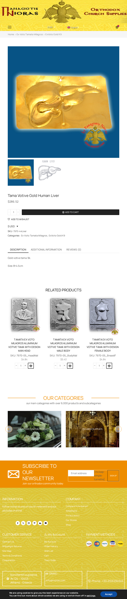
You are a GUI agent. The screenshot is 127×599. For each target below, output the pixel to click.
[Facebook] (18, 523)
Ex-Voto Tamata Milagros (30, 34)
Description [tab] (18, 249)
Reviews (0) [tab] (73, 249)
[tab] (18, 249)
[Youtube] (46, 523)
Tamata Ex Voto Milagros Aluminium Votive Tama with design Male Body (64, 345)
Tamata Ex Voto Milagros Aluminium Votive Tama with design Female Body (103, 345)
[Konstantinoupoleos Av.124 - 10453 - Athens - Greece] (8, 578)
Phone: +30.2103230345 (107, 581)
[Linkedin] (40, 523)
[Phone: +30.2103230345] (89, 581)
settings (91, 595)
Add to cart (72, 212)
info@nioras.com (55, 580)
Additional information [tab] (46, 249)
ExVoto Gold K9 (53, 34)
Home (11, 34)
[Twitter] (23, 523)
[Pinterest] (34, 523)
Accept (108, 594)
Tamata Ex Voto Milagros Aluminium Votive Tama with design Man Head (24, 345)
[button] (31, 366)
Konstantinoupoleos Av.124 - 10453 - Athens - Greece (23, 578)
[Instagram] (29, 523)
